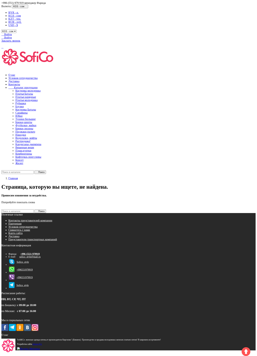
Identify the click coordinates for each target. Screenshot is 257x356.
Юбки (19, 115)
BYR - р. (13, 12)
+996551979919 (25, 269)
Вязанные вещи (24, 147)
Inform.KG (37, 344)
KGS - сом (14, 15)
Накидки (20, 134)
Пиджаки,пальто (25, 131)
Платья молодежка (26, 100)
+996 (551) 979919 (30, 254)
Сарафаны (21, 112)
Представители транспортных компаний (32, 239)
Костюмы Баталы (25, 109)
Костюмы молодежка (28, 90)
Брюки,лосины (24, 128)
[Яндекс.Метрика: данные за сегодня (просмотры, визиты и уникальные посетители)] (28, 348)
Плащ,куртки (23, 150)
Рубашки (20, 103)
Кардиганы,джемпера (28, 144)
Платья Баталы (24, 93)
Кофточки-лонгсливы (28, 156)
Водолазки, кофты (26, 137)
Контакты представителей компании (30, 220)
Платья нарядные (25, 96)
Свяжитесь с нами (19, 229)
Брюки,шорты (23, 122)
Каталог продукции (23, 87)
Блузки (19, 106)
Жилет (19, 163)
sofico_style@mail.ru (30, 256)
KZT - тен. (14, 18)
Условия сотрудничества (23, 78)
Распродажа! (22, 141)
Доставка (13, 81)
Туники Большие (25, 119)
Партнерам (15, 223)
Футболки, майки (25, 125)
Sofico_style (23, 262)
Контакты (14, 84)
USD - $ (13, 25)
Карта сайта (15, 233)
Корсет (19, 160)
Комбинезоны (23, 153)
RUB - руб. (15, 21)
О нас (11, 74)
